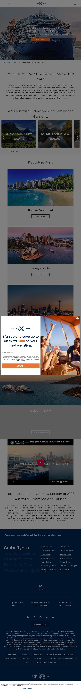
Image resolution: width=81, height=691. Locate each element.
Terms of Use (17, 357)
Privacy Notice (4, 685)
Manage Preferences (28, 688)
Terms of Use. (20, 685)
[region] (40, 686)
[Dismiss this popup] (77, 318)
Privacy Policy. (21, 360)
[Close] (78, 684)
